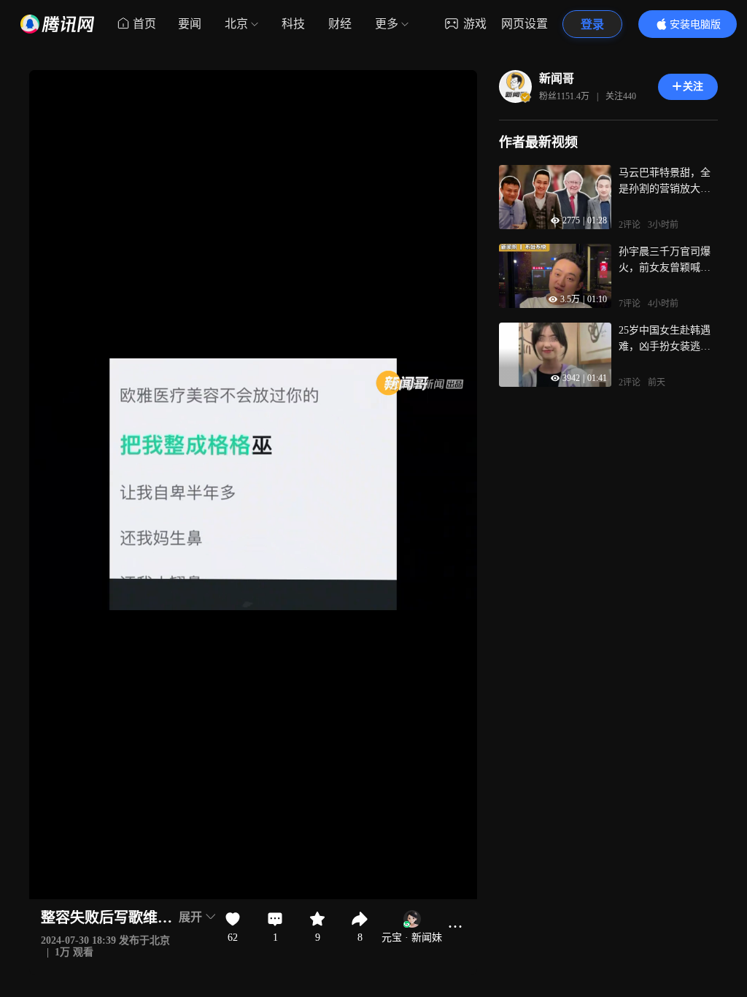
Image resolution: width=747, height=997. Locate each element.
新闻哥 (556, 78)
